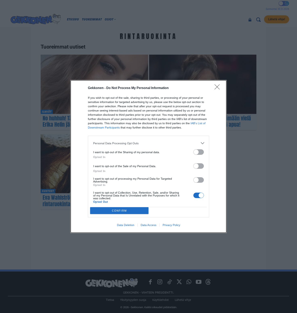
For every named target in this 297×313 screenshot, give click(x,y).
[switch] (198, 152)
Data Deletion (125, 225)
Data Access (148, 225)
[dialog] (148, 156)
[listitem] (148, 143)
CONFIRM (119, 210)
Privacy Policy (171, 225)
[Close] (218, 88)
